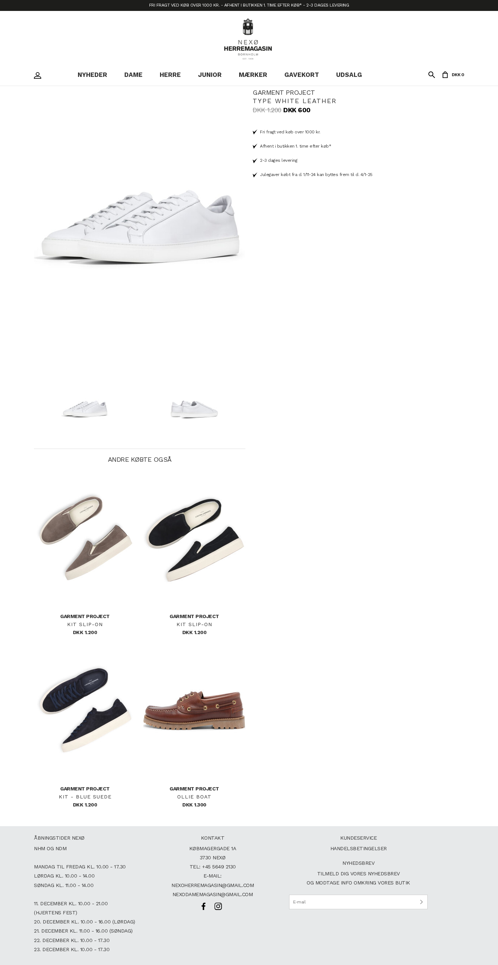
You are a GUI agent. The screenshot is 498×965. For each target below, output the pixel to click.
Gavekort (301, 74)
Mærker (253, 74)
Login (39, 75)
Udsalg (349, 74)
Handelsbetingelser (358, 848)
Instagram (218, 906)
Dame (133, 74)
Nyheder (92, 74)
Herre (170, 74)
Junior (210, 74)
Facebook (203, 906)
